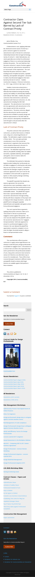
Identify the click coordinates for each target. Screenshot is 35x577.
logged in (17, 296)
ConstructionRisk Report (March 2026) (14, 388)
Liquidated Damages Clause (11, 501)
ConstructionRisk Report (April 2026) (14, 386)
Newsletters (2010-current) (11, 397)
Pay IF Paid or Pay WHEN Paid (12, 504)
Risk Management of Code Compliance (15, 423)
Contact (7, 556)
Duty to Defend (8, 490)
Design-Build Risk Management (13, 459)
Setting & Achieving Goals (11, 472)
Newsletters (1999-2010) (11, 400)
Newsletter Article (9, 35)
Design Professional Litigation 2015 (14, 463)
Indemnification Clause (10, 482)
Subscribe (9, 324)
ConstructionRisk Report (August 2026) (14, 380)
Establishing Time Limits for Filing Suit (14, 498)
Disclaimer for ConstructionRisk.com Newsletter (18, 562)
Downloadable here (9, 371)
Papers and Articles (9, 517)
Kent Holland (12, 33)
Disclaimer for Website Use (12, 559)
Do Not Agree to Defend (10, 493)
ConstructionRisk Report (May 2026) (14, 384)
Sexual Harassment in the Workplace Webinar (17, 440)
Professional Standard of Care (12, 488)
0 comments (18, 35)
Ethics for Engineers (9, 414)
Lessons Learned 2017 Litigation (13, 437)
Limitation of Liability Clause (11, 485)
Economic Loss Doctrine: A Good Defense (15, 496)
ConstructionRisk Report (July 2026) (13, 382)
